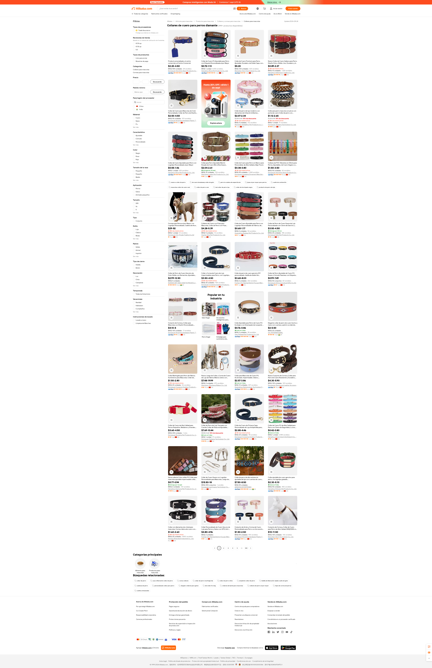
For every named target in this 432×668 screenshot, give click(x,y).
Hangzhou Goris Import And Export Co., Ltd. (282, 437)
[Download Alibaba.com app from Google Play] (288, 647)
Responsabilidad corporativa (146, 615)
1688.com (192, 658)
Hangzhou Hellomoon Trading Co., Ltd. (281, 72)
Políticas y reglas (175, 630)
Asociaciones (272, 623)
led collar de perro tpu (222, 187)
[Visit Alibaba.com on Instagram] (282, 632)
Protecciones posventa (177, 619)
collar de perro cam (202, 187)
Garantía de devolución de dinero (180, 611)
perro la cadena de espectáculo (230, 182)
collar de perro (141, 581)
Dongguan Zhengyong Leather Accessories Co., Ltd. (282, 385)
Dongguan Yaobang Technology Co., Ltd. (282, 124)
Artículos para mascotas (184, 21)
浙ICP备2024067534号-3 (273, 665)
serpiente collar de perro (247, 581)
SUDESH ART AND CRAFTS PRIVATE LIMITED (182, 283)
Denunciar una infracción (243, 630)
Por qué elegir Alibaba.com (145, 606)
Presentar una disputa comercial (246, 615)
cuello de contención (279, 182)
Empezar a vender (274, 611)
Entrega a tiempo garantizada (179, 615)
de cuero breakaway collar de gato (203, 182)
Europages (248, 658)
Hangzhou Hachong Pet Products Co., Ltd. (182, 489)
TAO (233, 658)
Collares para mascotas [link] (252, 21)
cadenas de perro (142, 586)
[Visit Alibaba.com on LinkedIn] (273, 632)
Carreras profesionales (144, 619)
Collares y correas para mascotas (228, 21)
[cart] (265, 9)
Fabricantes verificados (210, 606)
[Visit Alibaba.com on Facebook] (269, 632)
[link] (429, 647)
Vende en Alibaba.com (275, 606)
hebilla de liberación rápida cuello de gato (274, 581)
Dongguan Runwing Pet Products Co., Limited (182, 435)
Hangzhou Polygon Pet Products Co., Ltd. (282, 489)
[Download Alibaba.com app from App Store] (271, 647)
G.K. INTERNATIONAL (275, 332)
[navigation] (148, 285)
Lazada (216, 658)
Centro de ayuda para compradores (247, 606)
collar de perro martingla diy (204, 581)
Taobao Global (225, 658)
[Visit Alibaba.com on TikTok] (291, 632)
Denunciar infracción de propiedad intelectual (247, 624)
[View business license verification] (236, 664)
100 (246, 548)
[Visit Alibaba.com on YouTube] (287, 632)
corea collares (183, 581)
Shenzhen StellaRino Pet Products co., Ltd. (249, 124)
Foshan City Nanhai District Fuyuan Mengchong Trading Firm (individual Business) (249, 283)
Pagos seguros (174, 606)
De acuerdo (157, 82)
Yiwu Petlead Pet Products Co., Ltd (247, 334)
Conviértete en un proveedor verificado (281, 619)
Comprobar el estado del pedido (279, 615)
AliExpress (184, 658)
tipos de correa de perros (283, 586)
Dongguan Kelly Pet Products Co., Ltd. (281, 235)
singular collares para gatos (189, 586)
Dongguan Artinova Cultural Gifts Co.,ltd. (282, 283)
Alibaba (169, 21)
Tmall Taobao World (205, 658)
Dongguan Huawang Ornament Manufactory (249, 174)
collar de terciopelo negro (244, 187)
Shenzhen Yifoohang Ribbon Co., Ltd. (214, 385)
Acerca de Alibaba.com (144, 602)
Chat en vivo (239, 611)
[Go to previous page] (215, 548)
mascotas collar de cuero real (180, 187)
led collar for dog (210, 586)
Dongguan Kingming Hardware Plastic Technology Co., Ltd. (182, 120)
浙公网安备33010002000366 (252, 665)
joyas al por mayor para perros (257, 182)
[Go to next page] (251, 548)
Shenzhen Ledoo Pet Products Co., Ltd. (215, 174)
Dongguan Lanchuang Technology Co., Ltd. (216, 487)
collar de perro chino (226, 581)
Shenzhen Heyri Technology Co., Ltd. (247, 71)
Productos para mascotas (205, 21)
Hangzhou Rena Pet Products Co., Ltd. (214, 71)
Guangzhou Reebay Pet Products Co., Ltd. (249, 233)
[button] (234, 8)
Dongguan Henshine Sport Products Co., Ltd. (182, 71)
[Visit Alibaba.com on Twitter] (278, 632)
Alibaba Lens (147, 648)
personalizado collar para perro (164, 586)
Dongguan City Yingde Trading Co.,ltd (181, 235)
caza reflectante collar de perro (163, 581)
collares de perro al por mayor (259, 586)
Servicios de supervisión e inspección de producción (182, 624)
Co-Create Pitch (142, 611)
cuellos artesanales (143, 590)
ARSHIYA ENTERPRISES (243, 487)
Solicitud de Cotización (210, 611)
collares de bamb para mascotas (232, 586)
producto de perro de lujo (267, 187)
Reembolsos (239, 619)
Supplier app (230, 648)
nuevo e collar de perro (178, 182)
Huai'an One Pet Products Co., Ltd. (213, 235)
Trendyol (240, 658)
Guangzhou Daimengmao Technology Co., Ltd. (249, 387)
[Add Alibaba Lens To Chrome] (168, 647)
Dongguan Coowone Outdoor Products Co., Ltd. (216, 285)
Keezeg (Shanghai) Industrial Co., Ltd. (181, 538)
